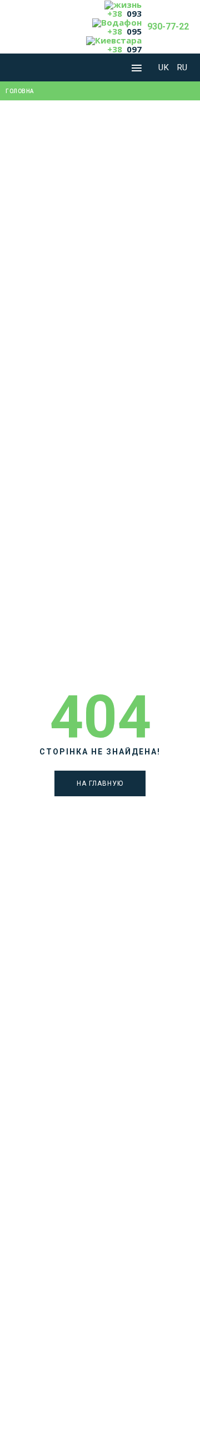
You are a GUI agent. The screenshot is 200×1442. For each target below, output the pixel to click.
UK (165, 67)
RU (182, 67)
